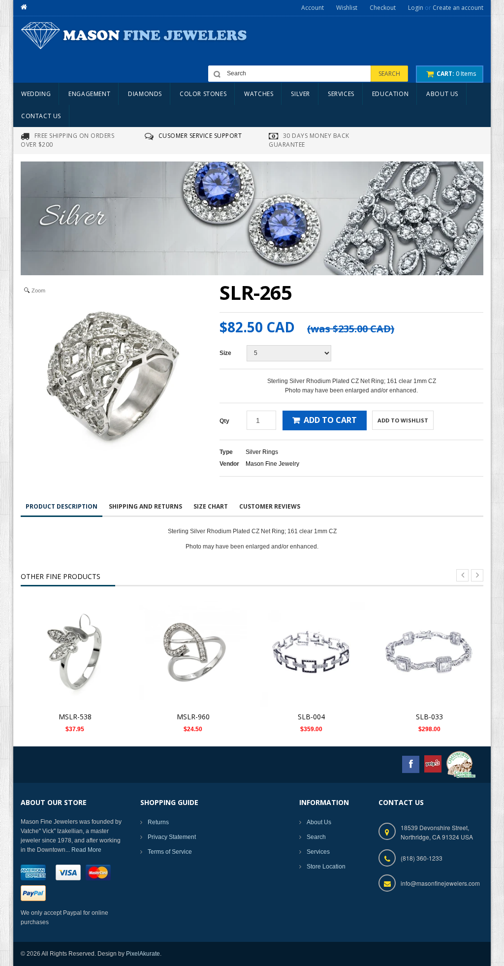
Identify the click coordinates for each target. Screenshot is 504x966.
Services (318, 851)
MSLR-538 (75, 716)
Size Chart (210, 506)
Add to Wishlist (403, 420)
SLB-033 (429, 716)
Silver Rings (262, 452)
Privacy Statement (172, 837)
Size (225, 353)
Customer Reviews (269, 506)
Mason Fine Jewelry (272, 463)
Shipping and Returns (145, 506)
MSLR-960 (193, 716)
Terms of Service (170, 851)
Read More (86, 849)
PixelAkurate (143, 953)
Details (77, 646)
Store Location (326, 866)
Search (316, 837)
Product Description (61, 506)
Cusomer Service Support (200, 135)
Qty (224, 421)
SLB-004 (311, 716)
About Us (319, 822)
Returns (158, 822)
